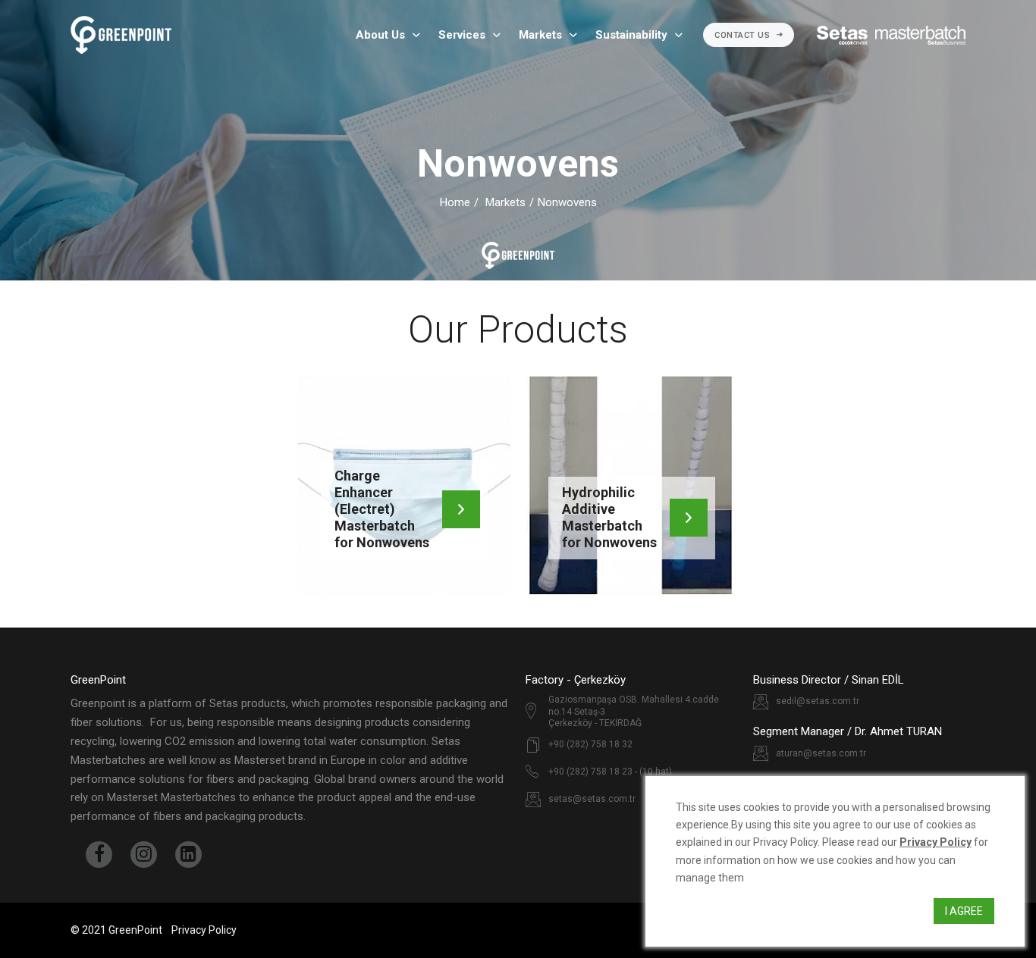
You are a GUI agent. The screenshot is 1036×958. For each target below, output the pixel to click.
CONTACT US (743, 35)
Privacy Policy (204, 930)
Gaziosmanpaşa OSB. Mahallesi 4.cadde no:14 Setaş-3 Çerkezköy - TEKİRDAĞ (633, 711)
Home (455, 202)
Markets (540, 35)
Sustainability (631, 35)
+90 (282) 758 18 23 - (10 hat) (610, 771)
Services (461, 35)
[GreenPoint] (121, 35)
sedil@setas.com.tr (817, 701)
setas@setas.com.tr (592, 799)
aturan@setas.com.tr (821, 753)
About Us (380, 35)
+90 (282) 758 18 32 (590, 744)
